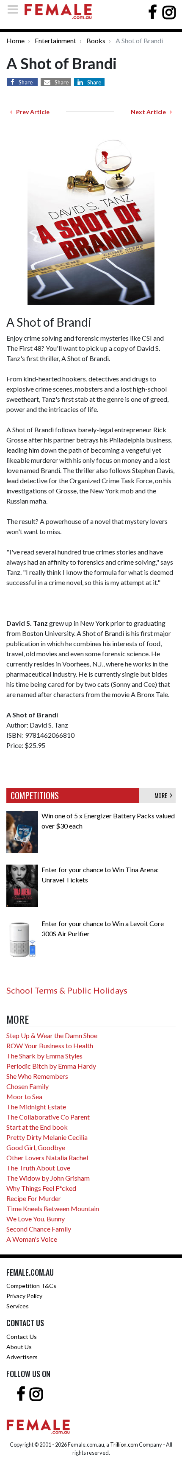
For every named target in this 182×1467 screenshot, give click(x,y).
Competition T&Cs (31, 1285)
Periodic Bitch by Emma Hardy (51, 1066)
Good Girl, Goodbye (35, 1147)
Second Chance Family (38, 1229)
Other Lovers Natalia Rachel (47, 1157)
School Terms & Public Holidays (66, 990)
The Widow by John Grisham (48, 1178)
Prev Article (31, 111)
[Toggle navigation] (15, 9)
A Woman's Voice (31, 1239)
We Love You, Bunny (35, 1219)
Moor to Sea (24, 1096)
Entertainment (55, 40)
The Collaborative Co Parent (48, 1117)
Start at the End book (37, 1127)
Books (95, 40)
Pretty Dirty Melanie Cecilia (47, 1137)
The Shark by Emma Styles (44, 1056)
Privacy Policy (24, 1295)
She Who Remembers (37, 1076)
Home (15, 40)
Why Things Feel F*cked (41, 1188)
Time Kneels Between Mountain (52, 1208)
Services (17, 1306)
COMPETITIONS (35, 795)
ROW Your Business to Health (49, 1045)
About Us (19, 1346)
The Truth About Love (38, 1168)
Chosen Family (27, 1086)
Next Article (150, 111)
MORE (162, 795)
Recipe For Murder (33, 1198)
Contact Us (21, 1336)
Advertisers (22, 1357)
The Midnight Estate (36, 1107)
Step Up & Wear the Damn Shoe (51, 1035)
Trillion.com (124, 1444)
